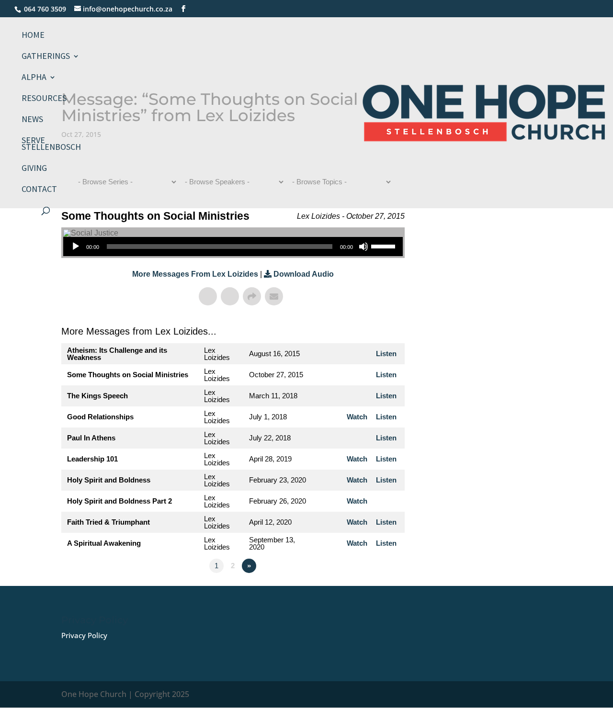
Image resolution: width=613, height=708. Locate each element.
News (32, 120)
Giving (34, 169)
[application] (233, 246)
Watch (357, 417)
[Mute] (363, 246)
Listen (386, 353)
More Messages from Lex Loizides (195, 274)
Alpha (34, 78)
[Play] (75, 246)
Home (33, 36)
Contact (39, 190)
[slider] (384, 245)
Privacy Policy (84, 635)
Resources (44, 99)
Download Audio (303, 274)
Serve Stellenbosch (51, 144)
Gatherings (46, 57)
